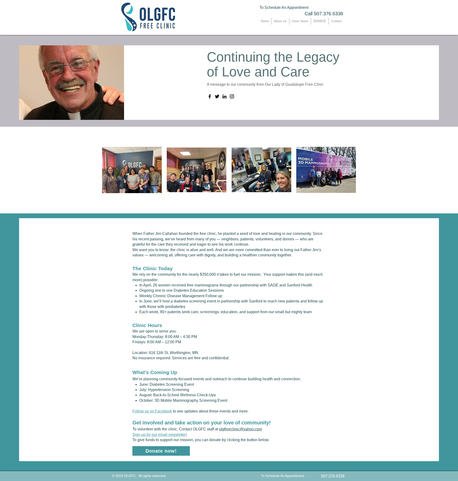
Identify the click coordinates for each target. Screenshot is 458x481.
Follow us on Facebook (152, 411)
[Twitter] (217, 96)
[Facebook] (210, 96)
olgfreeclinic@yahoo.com (240, 429)
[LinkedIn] (224, 96)
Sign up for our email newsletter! (159, 435)
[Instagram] (232, 96)
